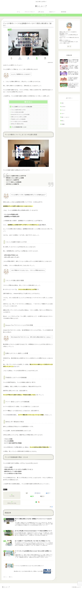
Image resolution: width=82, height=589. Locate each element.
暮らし (6, 489)
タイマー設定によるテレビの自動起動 (19, 121)
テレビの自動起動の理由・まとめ (19, 127)
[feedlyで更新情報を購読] (36, 502)
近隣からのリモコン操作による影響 (18, 116)
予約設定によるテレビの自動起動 (18, 119)
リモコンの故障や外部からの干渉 (18, 109)
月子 (69, 30)
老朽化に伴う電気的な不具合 (17, 123)
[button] (45, 58)
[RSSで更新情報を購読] (39, 502)
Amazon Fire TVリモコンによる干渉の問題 (20, 114)
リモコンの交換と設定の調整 (17, 112)
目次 (27, 102)
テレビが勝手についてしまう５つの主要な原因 (22, 106)
